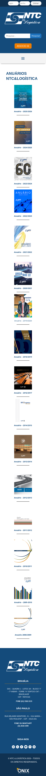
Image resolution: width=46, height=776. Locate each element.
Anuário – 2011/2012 (23, 530)
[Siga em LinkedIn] (34, 746)
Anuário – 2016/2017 (23, 393)
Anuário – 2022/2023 (23, 216)
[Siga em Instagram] (13, 746)
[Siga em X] (17, 746)
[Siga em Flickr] (30, 746)
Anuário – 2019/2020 (23, 321)
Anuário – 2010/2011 (23, 566)
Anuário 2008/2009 (23, 635)
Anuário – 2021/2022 (23, 252)
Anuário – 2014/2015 (23, 425)
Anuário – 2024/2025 (23, 147)
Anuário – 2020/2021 (23, 288)
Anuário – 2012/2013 (23, 497)
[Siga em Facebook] (21, 746)
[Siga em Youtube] (25, 747)
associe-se (23, 45)
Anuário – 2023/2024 (23, 183)
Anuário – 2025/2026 (23, 111)
